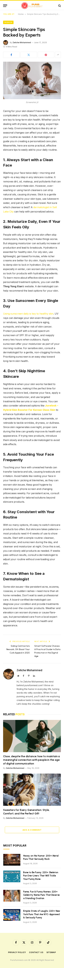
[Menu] (5, 5)
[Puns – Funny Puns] (32, 6)
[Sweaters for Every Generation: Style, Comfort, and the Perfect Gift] (32, 790)
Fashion (8, 22)
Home (21, 14)
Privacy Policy (17, 952)
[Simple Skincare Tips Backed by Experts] (32, 80)
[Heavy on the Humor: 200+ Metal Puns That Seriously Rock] (11, 860)
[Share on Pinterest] (46, 55)
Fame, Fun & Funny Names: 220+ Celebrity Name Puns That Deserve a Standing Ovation (41, 895)
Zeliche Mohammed (22, 42)
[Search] (59, 5)
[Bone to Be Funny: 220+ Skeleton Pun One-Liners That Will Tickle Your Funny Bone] (11, 876)
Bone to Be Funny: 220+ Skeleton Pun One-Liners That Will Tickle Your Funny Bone (40, 875)
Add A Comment (32, 830)
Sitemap (51, 952)
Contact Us (36, 952)
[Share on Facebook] (11, 55)
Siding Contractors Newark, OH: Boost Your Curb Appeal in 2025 (18, 649)
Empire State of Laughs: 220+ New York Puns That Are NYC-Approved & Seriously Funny (41, 914)
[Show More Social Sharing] (58, 55)
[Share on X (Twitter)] (28, 55)
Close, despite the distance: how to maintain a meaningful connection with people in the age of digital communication (31, 760)
